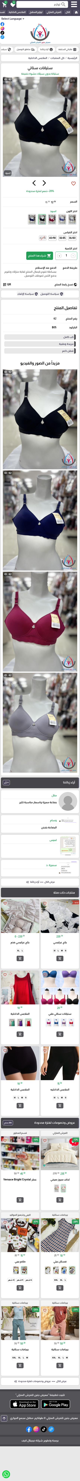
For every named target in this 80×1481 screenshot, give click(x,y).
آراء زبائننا (46, 49)
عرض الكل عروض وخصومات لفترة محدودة (40, 1381)
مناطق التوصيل (26, 49)
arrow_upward (4, 1418)
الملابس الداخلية (17, 12)
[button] (12, 4)
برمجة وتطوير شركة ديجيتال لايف (40, 1440)
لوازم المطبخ (36, 12)
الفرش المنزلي (54, 12)
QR (7, 284)
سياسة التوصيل (51, 294)
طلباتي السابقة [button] (67, 49)
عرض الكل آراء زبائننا (40, 882)
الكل (67, 12)
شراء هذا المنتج (39, 255)
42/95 (43, 237)
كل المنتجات (57, 57)
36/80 (72, 237)
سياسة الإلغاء (27, 294)
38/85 (62, 237)
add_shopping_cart (60, 958)
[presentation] (44, 183)
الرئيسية (72, 57)
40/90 (52, 237)
